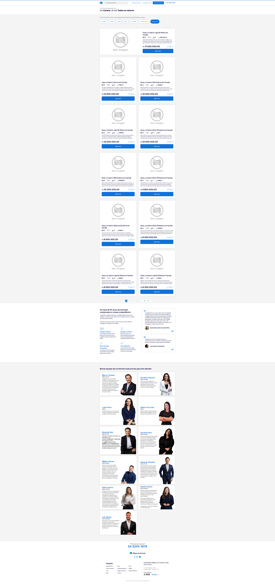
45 (144, 300)
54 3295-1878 (137, 546)
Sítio (107, 573)
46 (148, 300)
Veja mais (158, 51)
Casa (130, 566)
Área (118, 566)
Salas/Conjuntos (133, 570)
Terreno (119, 573)
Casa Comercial (110, 568)
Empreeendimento (122, 568)
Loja (107, 570)
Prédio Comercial (121, 570)
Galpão (130, 568)
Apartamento (109, 566)
